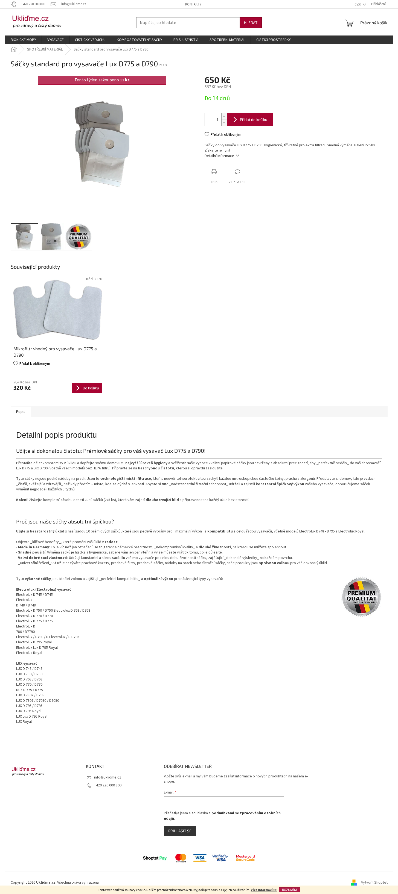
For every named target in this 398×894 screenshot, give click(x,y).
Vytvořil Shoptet (374, 883)
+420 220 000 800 (107, 785)
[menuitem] (23, 39)
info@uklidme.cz (107, 777)
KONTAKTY (193, 4)
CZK (358, 4)
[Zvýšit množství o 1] (224, 116)
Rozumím (289, 890)
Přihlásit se (179, 830)
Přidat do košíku (253, 119)
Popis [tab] (20, 412)
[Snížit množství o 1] (224, 123)
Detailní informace (219, 156)
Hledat (250, 22)
